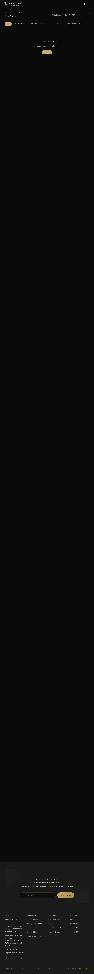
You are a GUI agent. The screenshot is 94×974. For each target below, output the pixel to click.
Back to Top (84, 969)
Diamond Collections (34, 936)
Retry (47, 52)
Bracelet (58, 24)
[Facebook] (11, 958)
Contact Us (74, 932)
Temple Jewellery (33, 928)
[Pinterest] (21, 958)
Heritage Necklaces (34, 924)
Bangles (33, 24)
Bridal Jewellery (32, 919)
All (8, 24)
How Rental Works (55, 919)
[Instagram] (7, 958)
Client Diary (74, 924)
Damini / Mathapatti (75, 24)
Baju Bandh (20, 24)
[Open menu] (89, 3)
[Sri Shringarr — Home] (13, 4)
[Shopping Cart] (85, 4)
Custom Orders (54, 932)
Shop (50, 924)
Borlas (45, 24)
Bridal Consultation (55, 928)
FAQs (72, 919)
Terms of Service (76, 928)
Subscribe (66, 895)
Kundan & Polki (32, 932)
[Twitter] (16, 958)
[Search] (81, 4)
